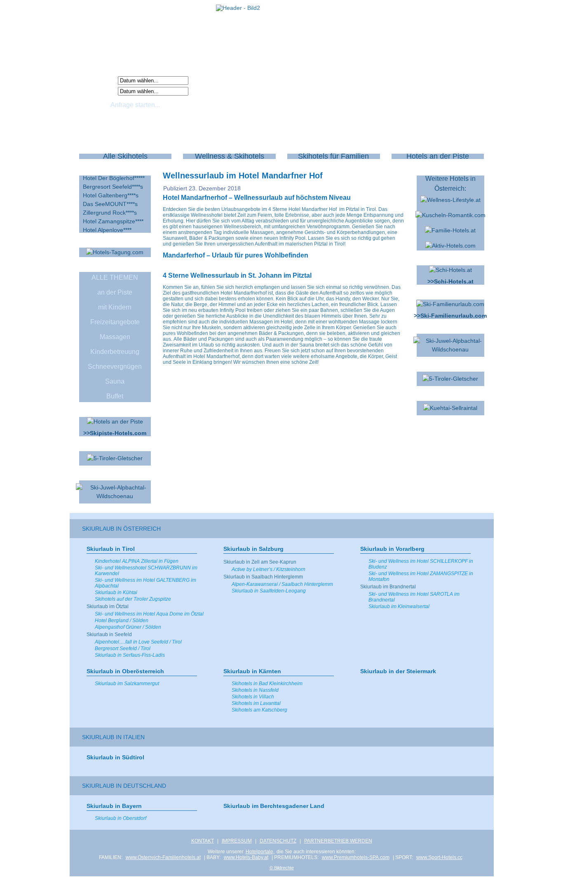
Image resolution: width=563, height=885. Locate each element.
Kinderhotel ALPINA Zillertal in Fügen (136, 561)
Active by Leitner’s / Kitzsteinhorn (268, 569)
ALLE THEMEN (114, 277)
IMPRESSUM (237, 841)
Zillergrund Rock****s (110, 212)
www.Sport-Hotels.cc (439, 857)
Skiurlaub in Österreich (121, 528)
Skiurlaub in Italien (113, 737)
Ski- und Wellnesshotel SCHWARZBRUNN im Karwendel (146, 570)
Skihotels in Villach (253, 697)
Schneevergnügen (115, 366)
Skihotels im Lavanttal (256, 703)
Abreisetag (99, 90)
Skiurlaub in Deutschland (124, 785)
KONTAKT (202, 841)
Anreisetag (99, 80)
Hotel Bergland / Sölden (121, 620)
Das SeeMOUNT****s (110, 204)
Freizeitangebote (115, 321)
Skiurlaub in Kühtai (116, 592)
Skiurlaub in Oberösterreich (125, 671)
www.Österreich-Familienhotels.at (163, 857)
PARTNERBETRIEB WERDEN (338, 841)
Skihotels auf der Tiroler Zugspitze (133, 599)
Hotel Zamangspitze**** (113, 221)
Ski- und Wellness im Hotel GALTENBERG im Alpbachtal (145, 583)
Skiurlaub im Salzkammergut (127, 683)
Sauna (114, 381)
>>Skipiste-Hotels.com (114, 433)
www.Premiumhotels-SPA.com (355, 857)
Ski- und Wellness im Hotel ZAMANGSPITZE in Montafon (420, 576)
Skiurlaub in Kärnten (252, 671)
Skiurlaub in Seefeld (109, 634)
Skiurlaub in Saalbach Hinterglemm (263, 577)
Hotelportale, (260, 852)
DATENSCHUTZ (278, 841)
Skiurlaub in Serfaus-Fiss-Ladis (130, 655)
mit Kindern (114, 307)
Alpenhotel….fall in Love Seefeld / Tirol (138, 642)
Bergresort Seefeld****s (113, 186)
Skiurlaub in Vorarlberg (392, 549)
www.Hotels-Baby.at (246, 857)
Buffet (114, 396)
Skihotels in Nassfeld (255, 690)
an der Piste (114, 292)
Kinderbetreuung (114, 351)
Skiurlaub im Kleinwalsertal (398, 606)
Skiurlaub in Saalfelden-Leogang (269, 591)
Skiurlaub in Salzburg (253, 549)
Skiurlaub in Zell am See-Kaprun (259, 562)
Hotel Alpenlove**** (107, 230)
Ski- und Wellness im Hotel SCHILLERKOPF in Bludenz (420, 564)
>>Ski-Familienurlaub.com (450, 315)
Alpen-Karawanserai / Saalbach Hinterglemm (282, 584)
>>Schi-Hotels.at (450, 281)
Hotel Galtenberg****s (110, 195)
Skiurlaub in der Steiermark (398, 671)
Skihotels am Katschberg (259, 710)
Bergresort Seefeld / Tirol (122, 648)
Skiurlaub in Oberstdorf (120, 818)
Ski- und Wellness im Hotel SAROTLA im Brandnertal (414, 597)
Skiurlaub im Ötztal (108, 606)
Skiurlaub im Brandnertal (388, 587)
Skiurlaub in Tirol (111, 549)
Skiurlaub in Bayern (114, 806)
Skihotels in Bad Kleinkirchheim (267, 683)
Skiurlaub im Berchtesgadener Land (273, 806)
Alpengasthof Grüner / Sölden (128, 627)
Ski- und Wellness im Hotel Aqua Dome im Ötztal (149, 614)
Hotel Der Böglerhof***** (114, 178)
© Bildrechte (282, 867)
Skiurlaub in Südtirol (115, 757)
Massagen (115, 336)
